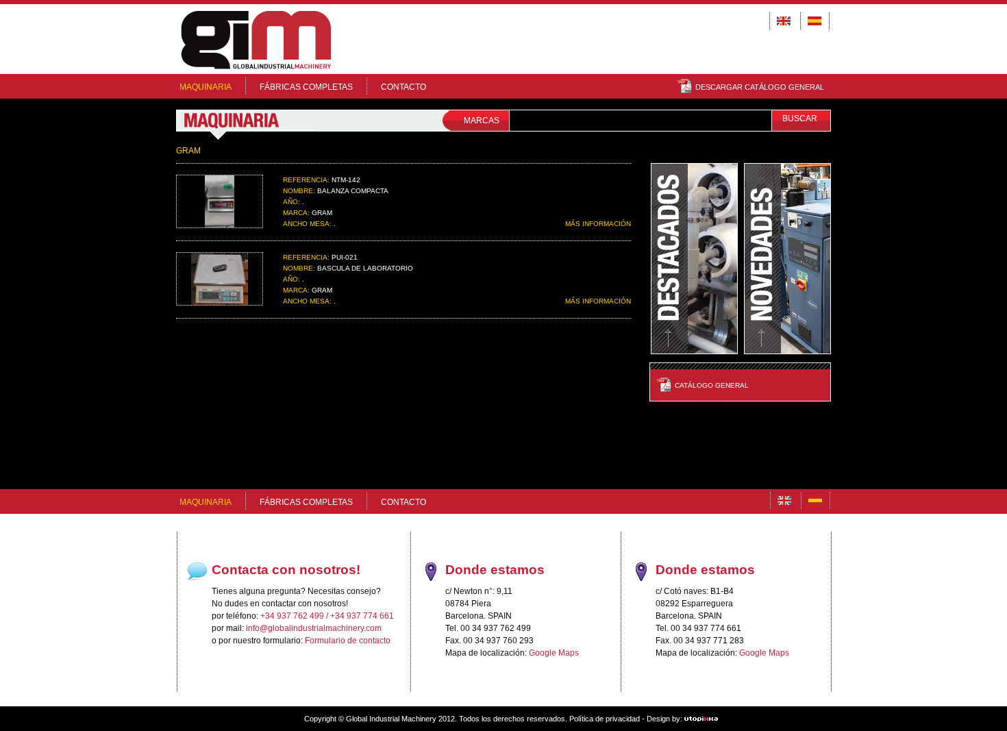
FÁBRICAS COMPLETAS (306, 87)
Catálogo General (712, 385)
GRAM (188, 151)
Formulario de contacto (347, 640)
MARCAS (481, 120)
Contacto (403, 87)
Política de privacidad (604, 719)
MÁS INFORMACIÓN (598, 223)
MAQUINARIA (205, 87)
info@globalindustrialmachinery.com (314, 628)
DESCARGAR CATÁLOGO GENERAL (759, 87)
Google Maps (554, 653)
